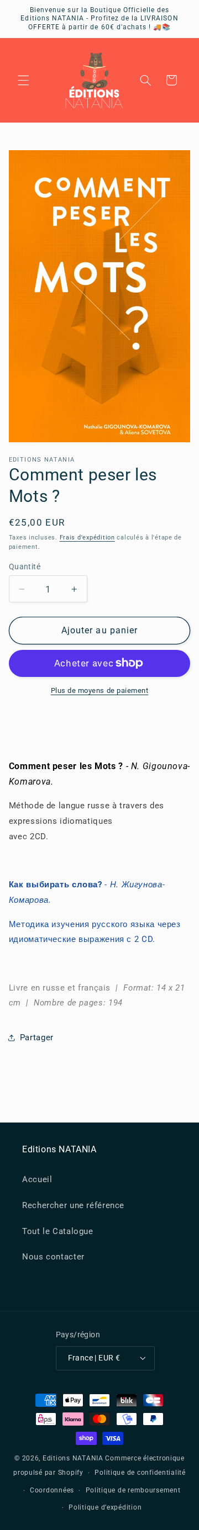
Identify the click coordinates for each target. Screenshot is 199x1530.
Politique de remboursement (133, 1490)
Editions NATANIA (73, 1458)
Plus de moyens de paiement (100, 690)
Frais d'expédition (87, 537)
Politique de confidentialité (140, 1472)
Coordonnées (52, 1490)
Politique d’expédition (105, 1507)
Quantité (24, 566)
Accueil (37, 1179)
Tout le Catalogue (57, 1231)
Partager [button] (37, 1037)
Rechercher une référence (73, 1205)
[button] (23, 80)
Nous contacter (53, 1257)
